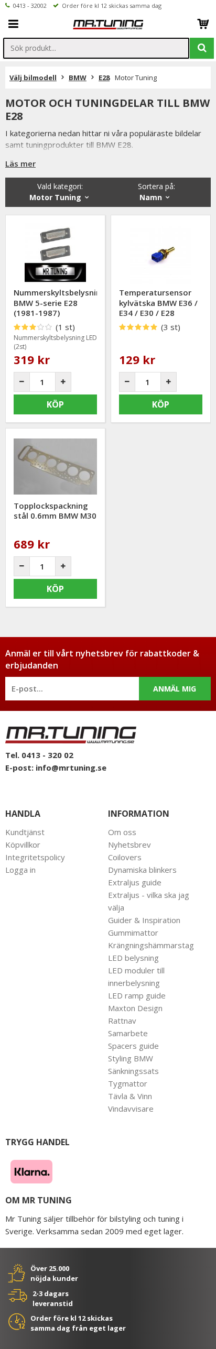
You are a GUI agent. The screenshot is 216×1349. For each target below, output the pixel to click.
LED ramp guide (137, 995)
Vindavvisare (131, 1108)
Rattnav (122, 1020)
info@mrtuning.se (71, 767)
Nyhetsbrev (129, 844)
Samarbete (128, 1033)
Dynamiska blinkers (142, 869)
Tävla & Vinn (130, 1096)
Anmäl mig (174, 689)
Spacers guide (133, 1045)
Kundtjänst (25, 832)
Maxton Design (135, 1008)
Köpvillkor (22, 844)
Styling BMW (130, 1058)
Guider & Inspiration (144, 920)
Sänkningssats (133, 1071)
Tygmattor (127, 1083)
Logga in (20, 869)
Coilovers (125, 857)
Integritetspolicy (35, 857)
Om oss (122, 832)
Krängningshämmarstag (151, 945)
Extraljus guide (134, 882)
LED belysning (133, 957)
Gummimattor (133, 932)
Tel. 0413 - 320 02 (39, 755)
